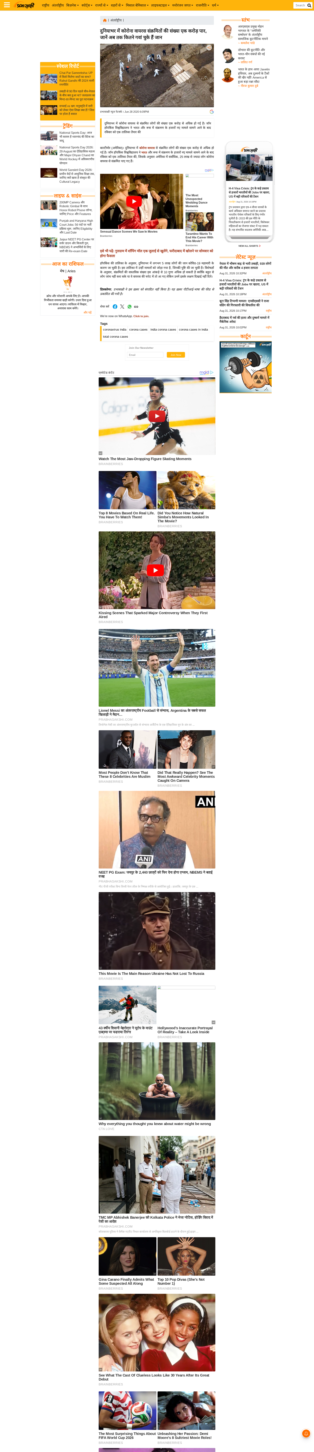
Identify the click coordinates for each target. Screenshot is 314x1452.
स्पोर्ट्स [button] (86, 5)
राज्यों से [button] (100, 5)
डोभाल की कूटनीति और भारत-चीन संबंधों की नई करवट (251, 54)
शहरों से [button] (116, 5)
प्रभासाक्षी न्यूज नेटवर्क (111, 111)
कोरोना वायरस (147, 147)
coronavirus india (114, 329)
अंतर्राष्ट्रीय (58, 5)
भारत (144, 152)
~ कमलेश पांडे (246, 43)
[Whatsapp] (129, 308)
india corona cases (163, 329)
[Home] (105, 20)
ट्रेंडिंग (68, 126)
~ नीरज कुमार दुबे (248, 86)
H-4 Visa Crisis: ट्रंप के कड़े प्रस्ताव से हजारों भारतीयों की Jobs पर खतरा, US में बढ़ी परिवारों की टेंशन (244, 284)
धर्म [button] (214, 5)
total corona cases (115, 336)
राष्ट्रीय (45, 5)
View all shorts (248, 246)
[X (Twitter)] (209, 66)
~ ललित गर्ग (245, 62)
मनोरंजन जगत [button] (181, 5)
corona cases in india (193, 329)
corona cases (138, 329)
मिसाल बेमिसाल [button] (136, 5)
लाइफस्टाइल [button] (159, 5)
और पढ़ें (87, 312)
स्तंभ (245, 20)
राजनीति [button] (201, 5)
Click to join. (141, 316)
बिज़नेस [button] (71, 5)
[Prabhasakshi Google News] (212, 112)
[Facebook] (209, 58)
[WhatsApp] (209, 74)
